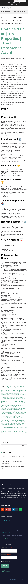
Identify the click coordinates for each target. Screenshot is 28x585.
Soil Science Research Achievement (9, 430)
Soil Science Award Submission (13, 424)
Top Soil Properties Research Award (13, 432)
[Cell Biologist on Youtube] (6, 509)
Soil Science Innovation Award (19, 428)
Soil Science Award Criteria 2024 (14, 421)
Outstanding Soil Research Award (17, 398)
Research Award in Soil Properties (9, 400)
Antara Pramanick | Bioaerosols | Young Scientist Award (12, 467)
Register (3, 570)
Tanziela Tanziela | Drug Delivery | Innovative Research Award (11, 462)
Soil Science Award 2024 (10, 420)
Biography (8, 386)
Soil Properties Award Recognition (15, 408)
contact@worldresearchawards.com (9, 538)
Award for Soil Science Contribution (9, 389)
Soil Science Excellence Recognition (15, 427)
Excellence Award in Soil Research (18, 394)
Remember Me (6, 561)
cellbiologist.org (17, 498)
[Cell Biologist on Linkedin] (13, 509)
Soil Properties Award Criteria (14, 405)
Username (6, 547)
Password (6, 554)
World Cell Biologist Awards (7, 520)
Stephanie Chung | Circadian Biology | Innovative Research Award (12, 457)
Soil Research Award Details (14, 417)
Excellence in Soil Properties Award (9, 396)
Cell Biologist (6, 8)
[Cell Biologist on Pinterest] (9, 509)
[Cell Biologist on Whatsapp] (20, 509)
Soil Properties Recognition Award (15, 412)
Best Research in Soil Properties (18, 390)
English (17, 0)
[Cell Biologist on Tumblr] (16, 509)
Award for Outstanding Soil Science (16, 387)
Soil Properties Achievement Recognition (14, 402)
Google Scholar (4, 113)
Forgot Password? (5, 571)
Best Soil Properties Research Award (9, 391)
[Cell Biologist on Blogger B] (2, 509)
